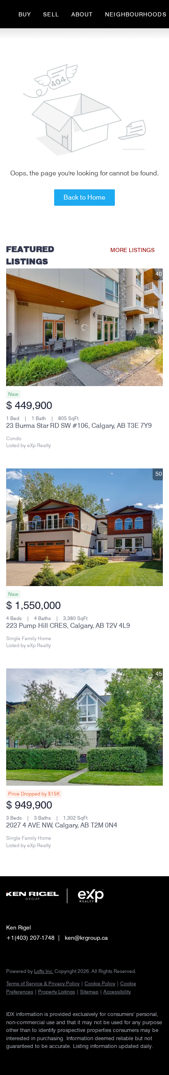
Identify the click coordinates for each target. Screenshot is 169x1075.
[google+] (76, 1059)
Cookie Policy (99, 983)
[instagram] (43, 1059)
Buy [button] (24, 14)
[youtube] (59, 1059)
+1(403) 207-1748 (30, 937)
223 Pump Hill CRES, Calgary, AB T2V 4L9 (68, 626)
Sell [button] (51, 14)
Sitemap (89, 992)
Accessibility (117, 992)
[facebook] (10, 1059)
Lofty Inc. (43, 971)
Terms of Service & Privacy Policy (43, 983)
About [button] (82, 14)
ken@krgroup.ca (86, 937)
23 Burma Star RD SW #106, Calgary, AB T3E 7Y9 (79, 426)
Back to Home (84, 197)
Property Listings (56, 992)
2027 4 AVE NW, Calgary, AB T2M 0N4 (61, 825)
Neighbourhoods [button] (135, 14)
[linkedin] (27, 1059)
